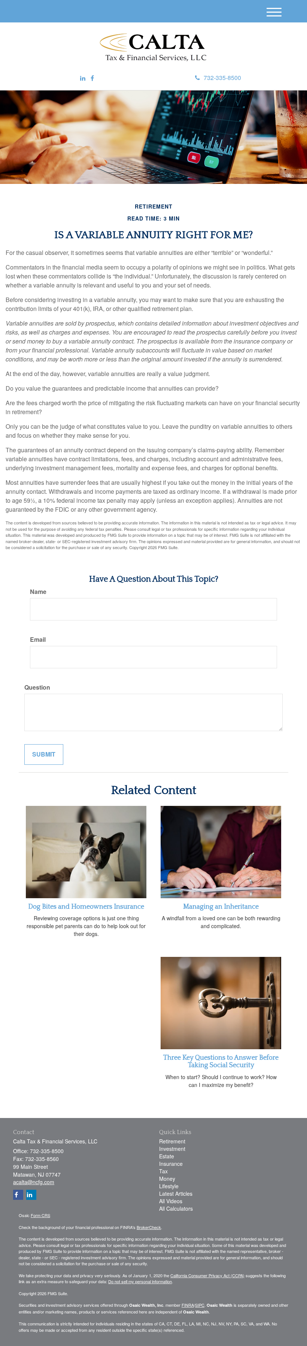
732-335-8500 (222, 77)
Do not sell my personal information (140, 1281)
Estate (166, 1156)
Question (37, 687)
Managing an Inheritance (221, 907)
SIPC (199, 1305)
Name (38, 592)
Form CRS (40, 1215)
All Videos (170, 1201)
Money (167, 1178)
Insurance (171, 1163)
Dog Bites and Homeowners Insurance (86, 907)
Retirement (172, 1141)
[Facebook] (92, 78)
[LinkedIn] (82, 78)
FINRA (188, 1305)
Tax (163, 1171)
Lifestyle (169, 1186)
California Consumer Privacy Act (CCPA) (207, 1275)
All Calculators (176, 1208)
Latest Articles (175, 1193)
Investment (172, 1148)
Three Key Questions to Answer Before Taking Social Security (221, 1061)
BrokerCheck (149, 1227)
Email (38, 639)
